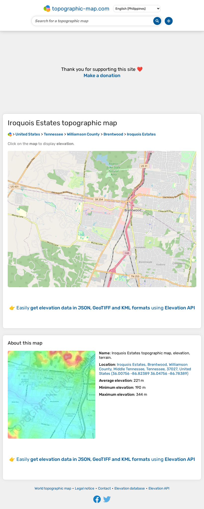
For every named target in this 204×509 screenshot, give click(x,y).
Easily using (105, 308)
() (145, 369)
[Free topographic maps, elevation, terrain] (10, 134)
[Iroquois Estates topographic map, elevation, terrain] (51, 395)
